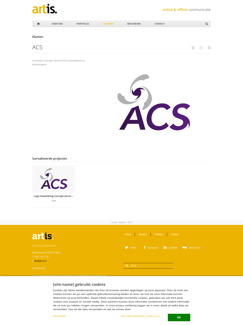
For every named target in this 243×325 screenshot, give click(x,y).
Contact (159, 23)
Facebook (153, 247)
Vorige (194, 47)
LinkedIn (173, 247)
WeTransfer (195, 247)
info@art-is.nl (40, 261)
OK (179, 317)
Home (38, 24)
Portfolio (83, 23)
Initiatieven (134, 23)
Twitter (133, 247)
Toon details (59, 316)
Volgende (209, 47)
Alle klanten (201, 47)
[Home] (44, 9)
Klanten (108, 23)
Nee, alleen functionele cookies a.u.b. (140, 316)
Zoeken (206, 24)
